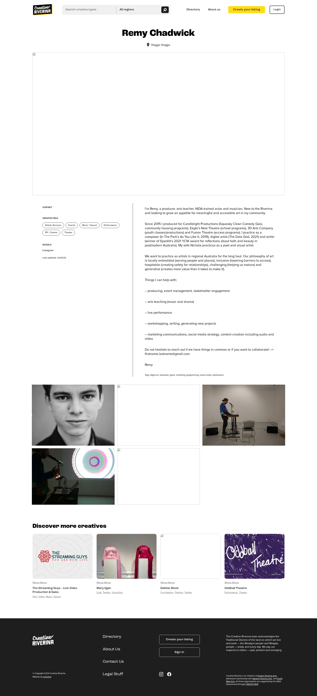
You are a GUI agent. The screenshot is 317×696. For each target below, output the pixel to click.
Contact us (113, 662)
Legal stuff (113, 674)
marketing (180, 375)
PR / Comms (51, 232)
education (164, 375)
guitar (172, 375)
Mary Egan (104, 588)
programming (192, 375)
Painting (179, 592)
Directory (193, 9)
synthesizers (218, 375)
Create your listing (246, 9)
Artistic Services (53, 225)
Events (71, 225)
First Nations (166, 592)
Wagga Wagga (160, 45)
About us (214, 9)
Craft (99, 592)
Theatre (68, 232)
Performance (110, 225)
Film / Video (39, 596)
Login (277, 9)
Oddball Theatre (236, 588)
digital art (154, 375)
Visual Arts (117, 592)
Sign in (179, 652)
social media (205, 375)
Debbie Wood (169, 588)
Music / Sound (89, 225)
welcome (47, 676)
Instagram (48, 250)
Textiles (106, 592)
